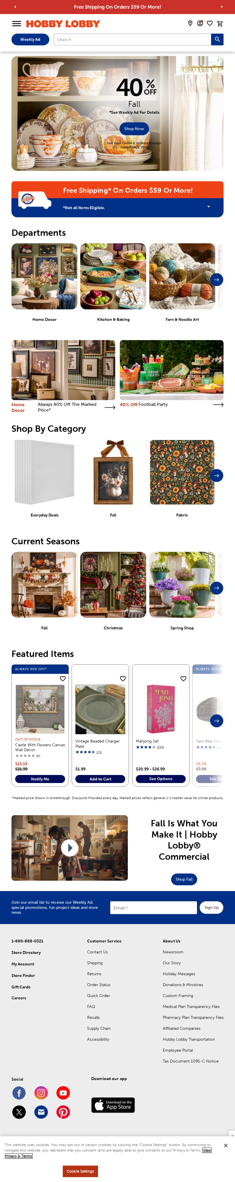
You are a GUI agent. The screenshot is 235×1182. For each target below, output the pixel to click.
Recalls (93, 1017)
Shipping (95, 963)
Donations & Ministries (183, 984)
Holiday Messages (179, 973)
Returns (94, 973)
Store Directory (26, 952)
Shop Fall (184, 879)
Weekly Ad (30, 39)
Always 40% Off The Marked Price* (67, 407)
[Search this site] (217, 39)
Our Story (172, 963)
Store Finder (23, 975)
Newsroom (173, 952)
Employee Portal (178, 1050)
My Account (22, 964)
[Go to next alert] (222, 7)
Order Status (98, 984)
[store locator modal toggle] (190, 23)
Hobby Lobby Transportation (189, 1039)
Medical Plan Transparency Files (191, 1006)
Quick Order (98, 995)
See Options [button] (160, 778)
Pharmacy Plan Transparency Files (193, 1017)
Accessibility (98, 1039)
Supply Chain (99, 1028)
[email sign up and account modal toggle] (200, 23)
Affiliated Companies (181, 1028)
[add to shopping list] (62, 679)
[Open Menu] (16, 24)
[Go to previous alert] (15, 7)
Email (119, 907)
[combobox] (132, 39)
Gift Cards (20, 987)
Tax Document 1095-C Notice (191, 1061)
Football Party (153, 404)
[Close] (226, 1145)
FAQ (91, 1006)
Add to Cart (100, 779)
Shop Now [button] (134, 128)
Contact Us (97, 952)
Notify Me (40, 779)
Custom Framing (178, 995)
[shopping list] (210, 23)
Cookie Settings (80, 1171)
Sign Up (212, 907)
